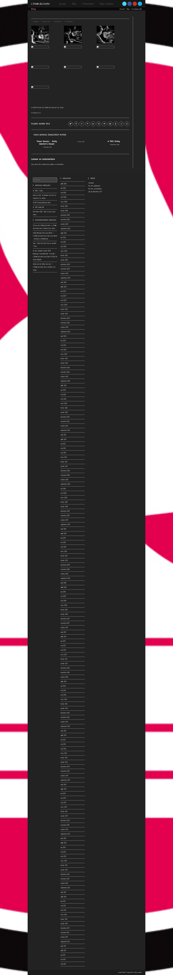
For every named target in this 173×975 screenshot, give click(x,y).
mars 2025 (64, 251)
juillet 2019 (63, 533)
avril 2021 (63, 453)
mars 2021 (64, 457)
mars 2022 (64, 403)
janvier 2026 (64, 210)
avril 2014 (63, 802)
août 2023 (63, 336)
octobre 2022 (64, 376)
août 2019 (63, 529)
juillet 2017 (63, 637)
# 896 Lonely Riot (38, 207)
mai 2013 (63, 852)
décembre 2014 (65, 767)
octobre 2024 (64, 273)
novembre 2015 (65, 717)
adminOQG (35, 21)
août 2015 (63, 731)
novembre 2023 (65, 323)
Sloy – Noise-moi (38, 243)
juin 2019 (63, 538)
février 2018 (64, 610)
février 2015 (64, 758)
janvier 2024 (64, 314)
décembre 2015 (65, 713)
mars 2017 (64, 654)
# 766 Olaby (114, 141)
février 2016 (64, 704)
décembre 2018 (65, 565)
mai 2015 (63, 744)
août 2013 (63, 838)
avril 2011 (63, 964)
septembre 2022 (65, 381)
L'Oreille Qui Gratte (40, 3)
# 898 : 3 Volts (38, 191)
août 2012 (63, 892)
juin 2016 (63, 686)
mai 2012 (63, 906)
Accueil (122, 9)
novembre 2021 (65, 421)
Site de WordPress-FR (95, 192)
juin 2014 (63, 793)
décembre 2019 (65, 511)
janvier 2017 (64, 663)
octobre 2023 (64, 327)
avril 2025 (63, 246)
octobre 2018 (64, 574)
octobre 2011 (64, 937)
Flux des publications (94, 186)
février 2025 (64, 255)
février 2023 (64, 358)
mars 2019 (64, 551)
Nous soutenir (138, 972)
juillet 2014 (63, 789)
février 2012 (64, 919)
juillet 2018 (63, 587)
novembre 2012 (65, 879)
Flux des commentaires (95, 189)
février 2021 (64, 462)
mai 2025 (63, 242)
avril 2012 (63, 910)
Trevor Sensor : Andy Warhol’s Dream (47, 142)
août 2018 (63, 583)
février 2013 (64, 865)
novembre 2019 (65, 515)
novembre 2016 (65, 672)
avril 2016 (63, 695)
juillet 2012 (63, 897)
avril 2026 (63, 197)
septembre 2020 (65, 484)
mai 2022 (63, 394)
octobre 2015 (64, 722)
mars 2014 (64, 807)
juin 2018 (63, 592)
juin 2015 (63, 740)
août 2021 (63, 435)
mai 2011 (63, 959)
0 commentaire (69, 21)
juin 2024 (63, 291)
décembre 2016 (65, 668)
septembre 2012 (65, 888)
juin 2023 (63, 340)
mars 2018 (64, 605)
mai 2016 (63, 690)
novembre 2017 (65, 623)
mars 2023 (64, 354)
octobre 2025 (64, 224)
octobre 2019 (64, 520)
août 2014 (63, 784)
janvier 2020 (64, 506)
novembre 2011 (65, 932)
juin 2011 (63, 955)
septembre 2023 (65, 332)
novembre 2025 (65, 219)
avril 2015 (63, 749)
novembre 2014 (65, 771)
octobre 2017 (64, 627)
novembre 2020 (65, 475)
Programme (129, 972)
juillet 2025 (64, 233)
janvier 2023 (64, 363)
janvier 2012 (64, 924)
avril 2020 (63, 493)
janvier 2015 (64, 762)
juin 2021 (63, 444)
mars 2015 (64, 753)
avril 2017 (63, 650)
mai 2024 (63, 296)
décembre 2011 (65, 928)
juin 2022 (63, 390)
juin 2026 (63, 188)
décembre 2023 (65, 318)
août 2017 (63, 632)
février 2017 (64, 659)
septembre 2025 (65, 228)
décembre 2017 (65, 619)
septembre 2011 (65, 941)
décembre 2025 (65, 215)
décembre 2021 (65, 417)
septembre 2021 (65, 430)
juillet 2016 (63, 681)
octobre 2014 (64, 776)
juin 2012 (63, 901)
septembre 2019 (65, 524)
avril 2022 (63, 399)
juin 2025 (63, 237)
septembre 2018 (65, 578)
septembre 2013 (65, 834)
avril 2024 (63, 300)
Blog (128, 9)
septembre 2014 (65, 780)
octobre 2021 (64, 426)
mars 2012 (64, 914)
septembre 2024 (65, 278)
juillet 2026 (64, 184)
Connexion (91, 183)
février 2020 (64, 502)
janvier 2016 (64, 708)
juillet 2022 (63, 385)
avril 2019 (63, 547)
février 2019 (64, 556)
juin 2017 (63, 641)
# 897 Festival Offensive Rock (42, 203)
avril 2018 (63, 601)
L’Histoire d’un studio (49, 228)
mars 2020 (64, 497)
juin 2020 (63, 489)
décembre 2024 (65, 264)
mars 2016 (64, 699)
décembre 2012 (65, 874)
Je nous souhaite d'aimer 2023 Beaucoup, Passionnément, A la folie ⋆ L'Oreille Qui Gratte (44, 254)
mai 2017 (63, 645)
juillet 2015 (63, 735)
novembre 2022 (65, 372)
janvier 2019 (64, 560)
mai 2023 (63, 345)
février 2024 (64, 309)
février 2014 (64, 811)
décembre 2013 (65, 820)
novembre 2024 (65, 269)
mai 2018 (63, 596)
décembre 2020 (65, 471)
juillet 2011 (63, 950)
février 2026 (64, 206)
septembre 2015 (65, 726)
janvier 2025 (64, 260)
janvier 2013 (64, 870)
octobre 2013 (64, 829)
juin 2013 (63, 847)
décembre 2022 (65, 367)
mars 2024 (64, 305)
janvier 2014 (64, 816)
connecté (44, 164)
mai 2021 (63, 448)
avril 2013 (63, 856)
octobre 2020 (64, 480)
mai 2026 (63, 193)
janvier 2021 (64, 466)
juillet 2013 (63, 843)
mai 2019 (63, 542)
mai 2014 (63, 798)
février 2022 (64, 408)
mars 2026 (64, 202)
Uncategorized (136, 9)
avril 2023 (63, 350)
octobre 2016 (64, 677)
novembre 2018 (65, 569)
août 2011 (63, 946)
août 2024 (64, 282)
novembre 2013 (65, 825)
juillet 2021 (63, 439)
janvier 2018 (64, 614)
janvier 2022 (64, 412)
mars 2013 (64, 861)
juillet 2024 (64, 287)
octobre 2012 (64, 883)
